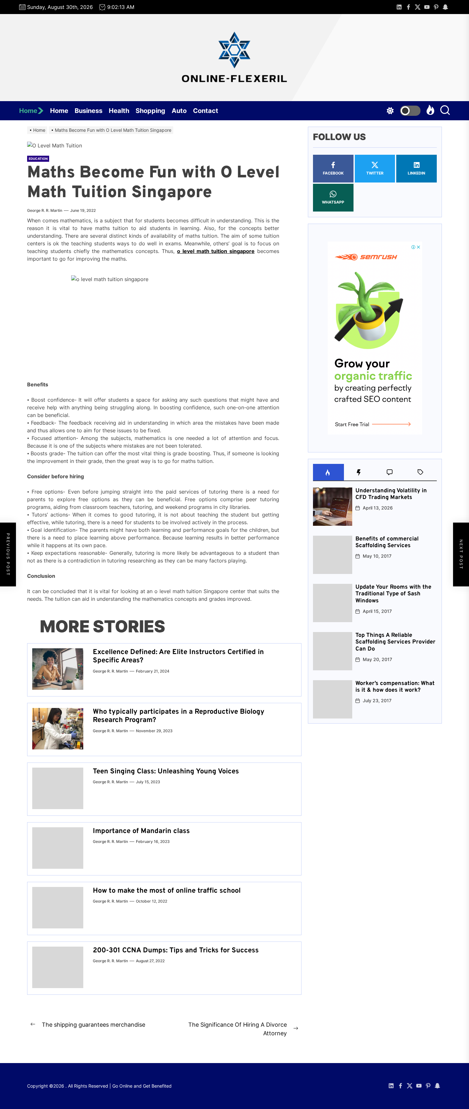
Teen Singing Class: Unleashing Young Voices (166, 771)
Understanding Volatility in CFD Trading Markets (391, 494)
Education (38, 158)
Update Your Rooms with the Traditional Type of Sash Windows (393, 594)
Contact (205, 111)
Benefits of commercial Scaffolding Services (387, 542)
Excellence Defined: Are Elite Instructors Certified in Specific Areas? (178, 656)
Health (119, 111)
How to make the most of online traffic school (167, 891)
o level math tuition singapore (216, 251)
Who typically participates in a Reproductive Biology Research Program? (178, 716)
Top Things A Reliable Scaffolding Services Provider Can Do (395, 642)
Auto (179, 111)
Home (28, 111)
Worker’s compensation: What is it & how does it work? (395, 687)
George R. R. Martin (44, 210)
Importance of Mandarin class (141, 831)
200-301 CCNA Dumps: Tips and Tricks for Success (176, 950)
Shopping (150, 111)
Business (88, 111)
